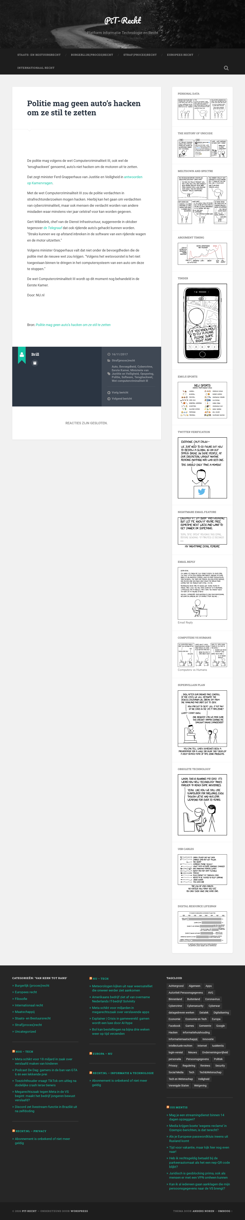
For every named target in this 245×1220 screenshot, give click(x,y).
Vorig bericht (120, 392)
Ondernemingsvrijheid (215, 1052)
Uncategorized (25, 1031)
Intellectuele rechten (180, 1045)
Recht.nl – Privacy (31, 1131)
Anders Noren (203, 1211)
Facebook (174, 1025)
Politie (116, 377)
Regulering (189, 1065)
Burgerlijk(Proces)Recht (92, 55)
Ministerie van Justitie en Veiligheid (130, 372)
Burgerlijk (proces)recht (32, 985)
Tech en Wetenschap (181, 1079)
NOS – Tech (24, 1051)
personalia (175, 1059)
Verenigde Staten (179, 1085)
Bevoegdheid (127, 366)
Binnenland (175, 999)
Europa (216, 1019)
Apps (209, 985)
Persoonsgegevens (197, 1059)
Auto (115, 366)
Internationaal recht (29, 1005)
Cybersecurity (195, 1005)
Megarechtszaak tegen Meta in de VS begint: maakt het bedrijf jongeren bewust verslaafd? (45, 1096)
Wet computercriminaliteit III (130, 381)
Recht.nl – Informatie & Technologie (123, 1073)
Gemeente (205, 1025)
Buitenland (193, 999)
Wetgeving (200, 1085)
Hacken (173, 1032)
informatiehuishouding (196, 1032)
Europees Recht (180, 55)
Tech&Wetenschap (210, 1072)
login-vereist (176, 1052)
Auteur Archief (34, 363)
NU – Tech (101, 978)
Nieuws (192, 1052)
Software (127, 377)
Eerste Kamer (120, 370)
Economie (174, 1019)
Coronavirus (212, 999)
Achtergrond (176, 985)
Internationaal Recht (36, 68)
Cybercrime (144, 366)
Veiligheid (203, 1079)
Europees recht (26, 992)
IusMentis (218, 1045)
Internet (202, 1045)
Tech (191, 1072)
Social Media (176, 1072)
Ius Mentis (179, 1107)
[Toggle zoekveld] (226, 68)
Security (220, 1065)
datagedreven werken (181, 1012)
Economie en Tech (196, 1019)
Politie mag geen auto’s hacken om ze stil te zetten (84, 108)
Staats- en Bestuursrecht (39, 55)
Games (189, 1025)
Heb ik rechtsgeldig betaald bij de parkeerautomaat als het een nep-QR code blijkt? (199, 1162)
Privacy (173, 1065)
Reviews (205, 1065)
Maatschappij (25, 1012)
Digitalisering (221, 1012)
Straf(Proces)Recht (140, 55)
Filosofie (21, 999)
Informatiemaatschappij (183, 1039)
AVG (210, 992)
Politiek (218, 1059)
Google (220, 1025)
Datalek (203, 1012)
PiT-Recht (122, 20)
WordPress (79, 1211)
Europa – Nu (102, 1053)
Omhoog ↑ (225, 1211)
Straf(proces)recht (123, 360)
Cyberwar (214, 1005)
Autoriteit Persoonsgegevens (186, 992)
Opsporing (146, 373)
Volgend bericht (122, 398)
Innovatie (208, 1039)
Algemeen (194, 985)
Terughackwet (143, 377)
